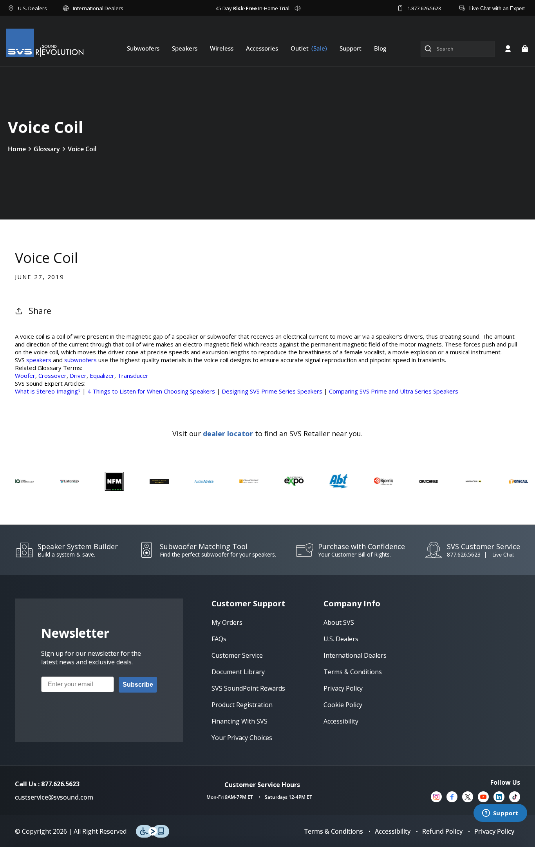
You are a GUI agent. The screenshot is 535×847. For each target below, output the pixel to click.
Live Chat (503, 555)
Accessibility (392, 831)
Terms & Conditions (333, 831)
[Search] (428, 48)
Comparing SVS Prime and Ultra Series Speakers (393, 391)
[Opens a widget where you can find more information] (500, 813)
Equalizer (102, 375)
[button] (525, 48)
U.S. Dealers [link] (341, 639)
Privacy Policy (494, 831)
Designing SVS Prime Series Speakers (272, 391)
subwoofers (80, 360)
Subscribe (138, 684)
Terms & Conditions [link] (353, 671)
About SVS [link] (339, 622)
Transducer (132, 375)
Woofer (25, 375)
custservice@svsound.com (54, 797)
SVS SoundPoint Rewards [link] (248, 688)
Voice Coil (82, 149)
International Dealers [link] (355, 655)
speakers (38, 360)
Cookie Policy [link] (343, 704)
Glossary (47, 149)
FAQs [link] (218, 639)
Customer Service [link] (237, 655)
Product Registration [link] (242, 704)
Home (17, 149)
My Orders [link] (226, 622)
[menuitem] (143, 48)
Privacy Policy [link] (343, 688)
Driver (78, 375)
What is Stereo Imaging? (48, 391)
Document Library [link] (238, 671)
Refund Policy (442, 831)
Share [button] (40, 310)
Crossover (52, 375)
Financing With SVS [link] (239, 721)
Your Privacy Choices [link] (241, 737)
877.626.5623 (464, 554)
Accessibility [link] (341, 721)
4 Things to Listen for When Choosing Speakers (152, 391)
